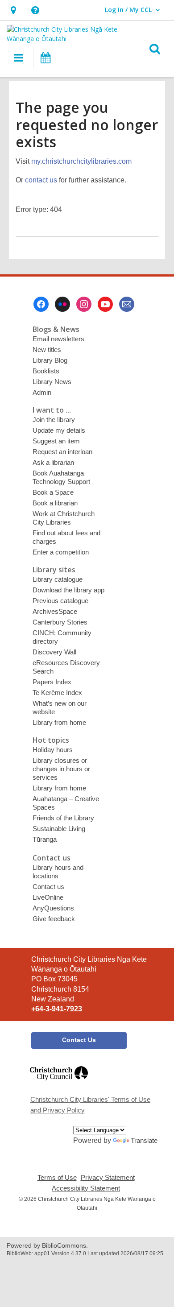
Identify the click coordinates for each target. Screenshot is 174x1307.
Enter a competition (61, 552)
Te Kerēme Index (57, 692)
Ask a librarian (53, 462)
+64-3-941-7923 (56, 1009)
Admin (42, 392)
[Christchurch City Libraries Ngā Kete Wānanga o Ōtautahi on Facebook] (41, 304)
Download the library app (68, 590)
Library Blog (50, 360)
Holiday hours (53, 749)
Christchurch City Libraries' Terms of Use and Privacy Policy (90, 1105)
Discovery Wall (54, 652)
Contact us (48, 886)
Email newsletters (58, 339)
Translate (144, 1140)
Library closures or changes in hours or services (61, 769)
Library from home (59, 722)
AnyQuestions (53, 908)
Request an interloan (62, 451)
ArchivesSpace (55, 611)
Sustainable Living (59, 828)
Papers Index (52, 682)
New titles (47, 349)
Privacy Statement (108, 1178)
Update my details (59, 430)
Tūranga (45, 839)
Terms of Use (57, 1178)
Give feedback (54, 918)
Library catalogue (58, 579)
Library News (52, 381)
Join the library (54, 419)
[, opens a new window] (59, 1084)
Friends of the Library (63, 818)
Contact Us (79, 1039)
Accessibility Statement (86, 1188)
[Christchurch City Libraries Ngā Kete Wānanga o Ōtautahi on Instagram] (83, 304)
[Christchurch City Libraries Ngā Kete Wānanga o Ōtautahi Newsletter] (126, 304)
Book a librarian (55, 503)
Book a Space (53, 492)
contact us (41, 180)
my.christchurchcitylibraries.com (81, 161)
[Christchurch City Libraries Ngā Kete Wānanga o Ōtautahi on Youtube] (105, 304)
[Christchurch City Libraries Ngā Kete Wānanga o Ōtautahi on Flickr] (62, 304)
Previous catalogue (60, 600)
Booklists (46, 371)
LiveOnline (48, 897)
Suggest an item (56, 441)
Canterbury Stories (60, 622)
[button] (13, 10)
